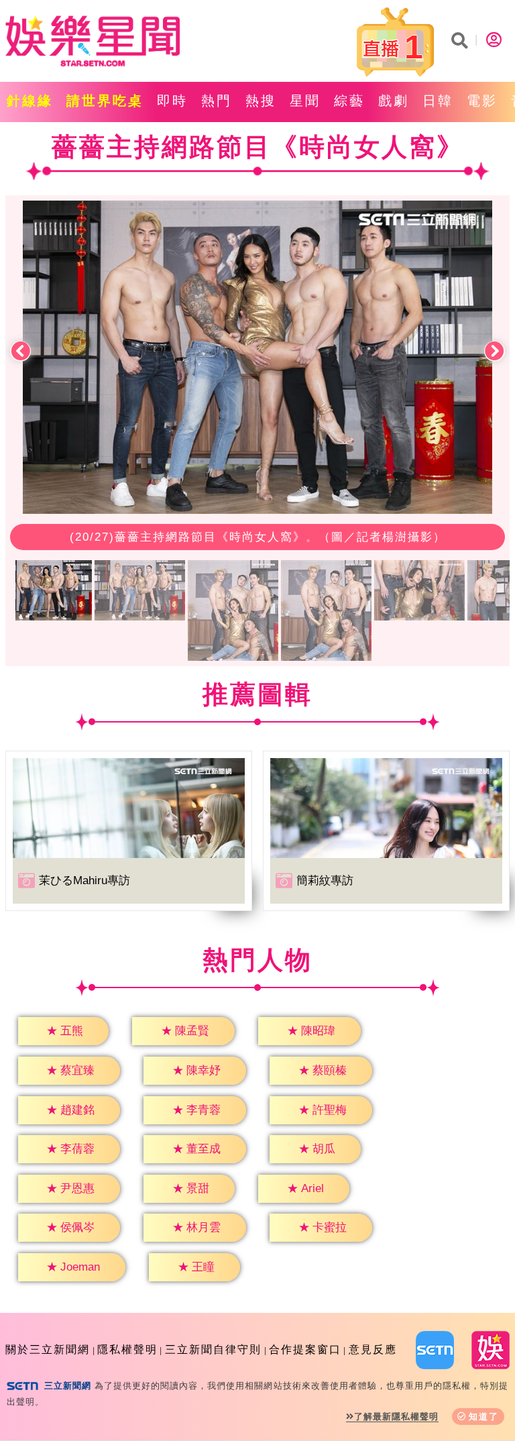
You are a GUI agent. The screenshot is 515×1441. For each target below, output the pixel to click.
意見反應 (373, 1349)
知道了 (484, 1416)
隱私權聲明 (127, 1349)
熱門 (216, 100)
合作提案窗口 (305, 1349)
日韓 (437, 100)
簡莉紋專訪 (324, 880)
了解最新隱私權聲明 (396, 1416)
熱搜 (260, 100)
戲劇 (393, 100)
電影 (482, 100)
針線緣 (30, 100)
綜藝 (349, 100)
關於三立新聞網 (47, 1349)
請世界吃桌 (105, 100)
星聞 (305, 100)
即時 (172, 100)
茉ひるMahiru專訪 (84, 880)
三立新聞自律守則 (213, 1349)
